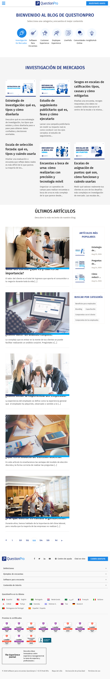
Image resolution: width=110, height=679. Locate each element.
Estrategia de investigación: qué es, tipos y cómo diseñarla (97, 249)
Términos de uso (94, 671)
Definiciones (8, 568)
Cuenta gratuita (98, 559)
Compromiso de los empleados (86, 320)
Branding (78, 309)
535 (48, 540)
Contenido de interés (12, 585)
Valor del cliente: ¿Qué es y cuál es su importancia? (32, 271)
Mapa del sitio (57, 671)
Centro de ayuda (65, 559)
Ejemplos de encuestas (13, 574)
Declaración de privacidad (75, 671)
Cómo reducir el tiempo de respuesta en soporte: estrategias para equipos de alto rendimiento (97, 276)
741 (56, 540)
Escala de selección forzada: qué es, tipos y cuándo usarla (21, 149)
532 (27, 540)
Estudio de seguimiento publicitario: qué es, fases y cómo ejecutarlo (54, 110)
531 (20, 540)
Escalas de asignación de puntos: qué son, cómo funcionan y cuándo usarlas (86, 172)
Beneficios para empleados (85, 304)
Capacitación (90, 309)
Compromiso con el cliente (85, 315)
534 (41, 540)
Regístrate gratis (97, 3)
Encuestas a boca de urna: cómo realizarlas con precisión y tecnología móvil (54, 172)
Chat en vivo (80, 559)
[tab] (21, 36)
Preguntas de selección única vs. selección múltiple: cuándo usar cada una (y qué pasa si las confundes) (97, 262)
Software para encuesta (13, 580)
